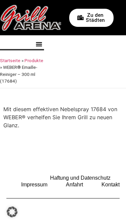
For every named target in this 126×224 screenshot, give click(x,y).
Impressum (34, 184)
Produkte (34, 60)
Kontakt (110, 184)
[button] (39, 44)
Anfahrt (74, 184)
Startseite (10, 60)
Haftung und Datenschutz (80, 178)
